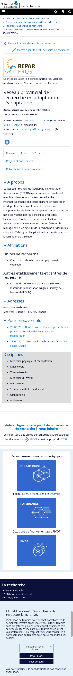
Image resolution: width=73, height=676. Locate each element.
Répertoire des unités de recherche (24, 25)
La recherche (30, 6)
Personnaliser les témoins (38, 648)
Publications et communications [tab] (24, 169)
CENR (64, 439)
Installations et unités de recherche (31, 18)
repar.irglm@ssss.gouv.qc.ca (37, 129)
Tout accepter (36, 661)
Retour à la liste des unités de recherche (32, 43)
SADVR (33, 439)
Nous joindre (48, 429)
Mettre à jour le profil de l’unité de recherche (43, 50)
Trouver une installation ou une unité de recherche (32, 22)
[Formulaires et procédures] (36, 513)
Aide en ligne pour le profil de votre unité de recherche (36, 427)
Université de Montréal (9, 4)
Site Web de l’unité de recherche (7, 142)
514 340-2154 (12, 124)
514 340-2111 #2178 (37, 120)
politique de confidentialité (31, 669)
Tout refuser (36, 655)
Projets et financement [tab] (19, 161)
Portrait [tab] (10, 153)
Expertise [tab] (40, 153)
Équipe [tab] (25, 153)
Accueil (6, 18)
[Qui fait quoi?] (36, 475)
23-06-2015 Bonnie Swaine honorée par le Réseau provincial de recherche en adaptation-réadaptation (39, 331)
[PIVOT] (36, 550)
